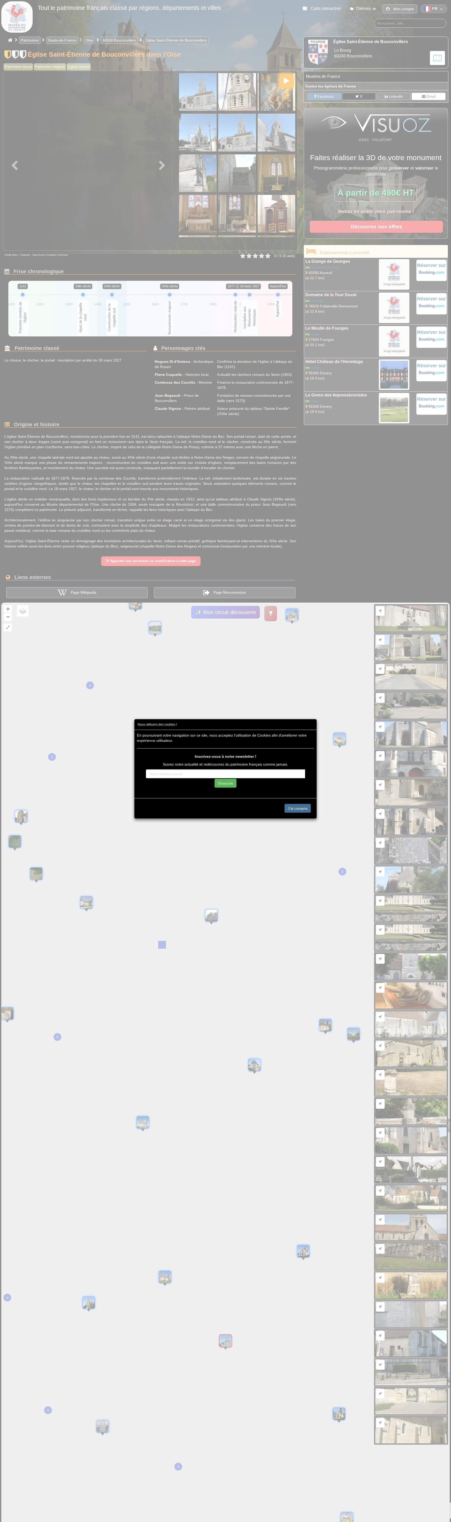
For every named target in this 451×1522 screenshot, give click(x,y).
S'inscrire (225, 783)
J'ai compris (297, 808)
